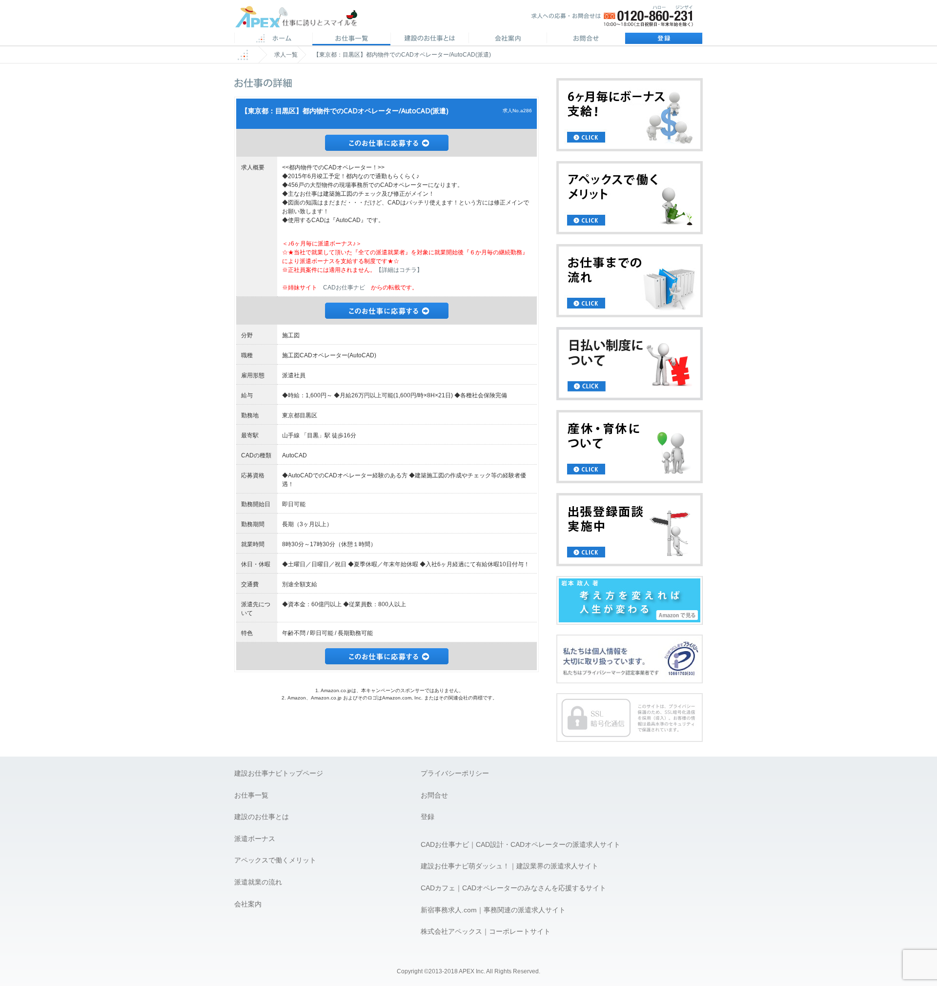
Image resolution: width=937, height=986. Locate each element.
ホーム (273, 39)
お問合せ (586, 39)
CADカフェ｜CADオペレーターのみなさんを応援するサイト (513, 888)
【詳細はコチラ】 (399, 270)
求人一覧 (286, 54)
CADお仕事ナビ (344, 287)
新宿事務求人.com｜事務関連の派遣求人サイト (493, 910)
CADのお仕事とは (429, 39)
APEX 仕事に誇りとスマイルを (302, 19)
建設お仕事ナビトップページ (278, 773)
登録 (664, 39)
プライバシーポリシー (455, 773)
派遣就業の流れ (258, 882)
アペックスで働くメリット (275, 860)
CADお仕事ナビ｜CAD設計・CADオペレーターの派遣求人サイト (520, 844)
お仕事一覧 (251, 795)
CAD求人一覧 (351, 39)
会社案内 (507, 39)
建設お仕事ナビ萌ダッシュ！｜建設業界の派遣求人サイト (509, 866)
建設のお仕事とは (261, 817)
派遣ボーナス (254, 838)
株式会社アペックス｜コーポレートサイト (485, 931)
